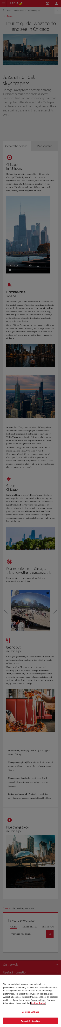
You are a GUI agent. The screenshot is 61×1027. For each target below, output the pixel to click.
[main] (30, 1001)
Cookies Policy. (38, 1003)
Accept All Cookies (30, 1020)
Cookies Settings (30, 1011)
